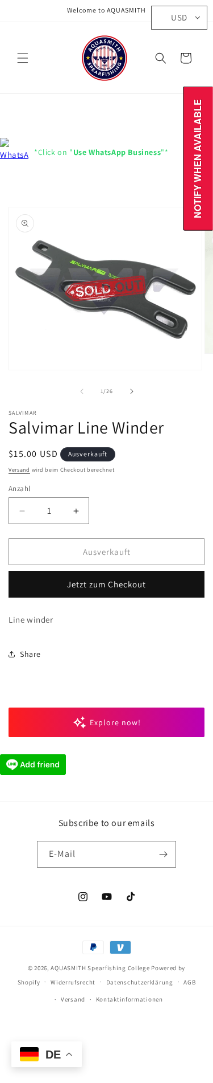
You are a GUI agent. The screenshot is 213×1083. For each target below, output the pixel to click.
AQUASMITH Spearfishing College (100, 968)
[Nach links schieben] (81, 391)
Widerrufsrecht (73, 982)
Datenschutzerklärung (139, 982)
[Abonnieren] (163, 854)
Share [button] (30, 654)
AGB (189, 982)
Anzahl (19, 488)
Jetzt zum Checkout (106, 584)
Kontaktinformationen (129, 999)
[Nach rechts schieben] (131, 391)
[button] (22, 58)
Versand (19, 469)
